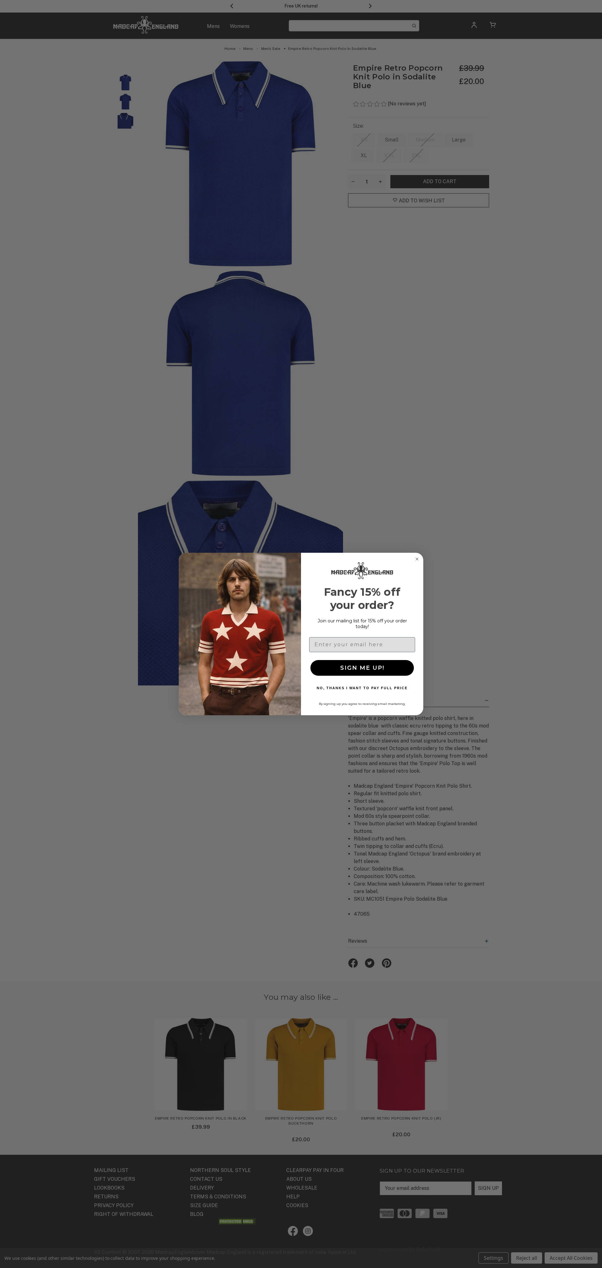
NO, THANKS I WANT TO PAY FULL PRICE (362, 688)
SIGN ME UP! (362, 667)
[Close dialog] (417, 559)
